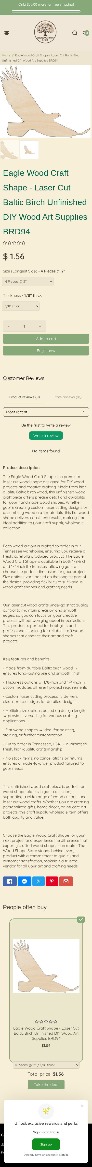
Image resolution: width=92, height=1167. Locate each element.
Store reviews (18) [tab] (67, 397)
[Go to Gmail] (66, 881)
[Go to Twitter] (38, 881)
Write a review (46, 435)
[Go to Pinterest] (52, 881)
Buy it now (46, 350)
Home (6, 55)
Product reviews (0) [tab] (24, 397)
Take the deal (46, 1084)
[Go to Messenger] (24, 881)
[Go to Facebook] (10, 881)
